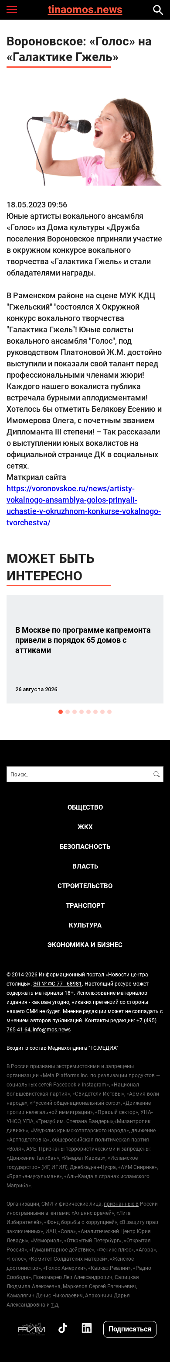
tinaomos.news (85, 9)
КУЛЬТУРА (85, 925)
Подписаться (130, 1328)
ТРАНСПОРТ (85, 905)
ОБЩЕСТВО (85, 807)
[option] (85, 649)
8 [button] (109, 712)
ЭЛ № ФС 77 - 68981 (57, 983)
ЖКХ (85, 827)
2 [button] (67, 712)
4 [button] (81, 712)
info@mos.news (52, 1029)
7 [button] (102, 712)
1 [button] (60, 712)
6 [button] (95, 712)
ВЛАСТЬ (85, 866)
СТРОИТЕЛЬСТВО (85, 886)
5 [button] (88, 712)
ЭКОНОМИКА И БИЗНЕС (85, 944)
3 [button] (74, 712)
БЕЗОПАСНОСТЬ (85, 846)
